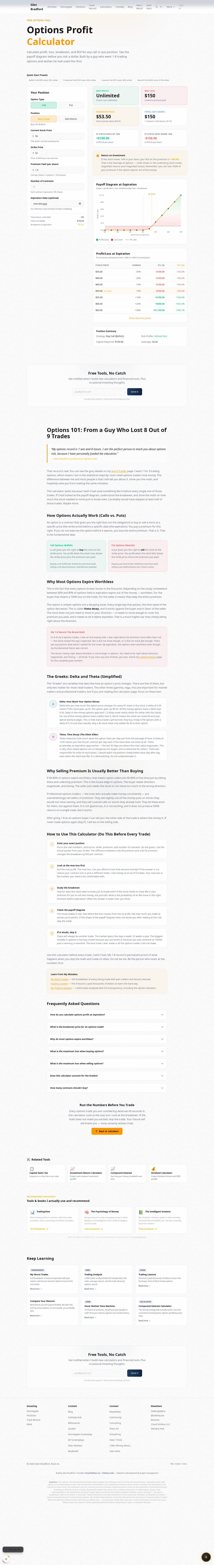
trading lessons (148, 656)
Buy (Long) (44, 118)
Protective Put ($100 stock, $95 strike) (79, 80)
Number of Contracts (42, 181)
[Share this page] (6, 1559)
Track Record (92, 7)
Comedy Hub (75, 1417)
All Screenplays (76, 1439)
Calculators (106, 6)
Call (44, 105)
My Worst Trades (59, 979)
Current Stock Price (41, 130)
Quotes (72, 1428)
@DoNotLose (157, 1415)
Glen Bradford (37, 7)
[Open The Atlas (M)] (206, 1557)
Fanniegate (66, 6)
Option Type (37, 99)
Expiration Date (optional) (45, 197)
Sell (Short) (71, 118)
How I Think (116, 1439)
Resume (155, 1419)
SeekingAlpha (158, 1411)
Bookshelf (73, 1451)
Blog (130, 6)
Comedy (120, 6)
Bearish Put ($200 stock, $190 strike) (153, 80)
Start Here (148, 7)
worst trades (119, 471)
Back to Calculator (109, 1131)
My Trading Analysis (61, 988)
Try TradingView (37, 1229)
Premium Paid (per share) (44, 164)
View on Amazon (92, 1229)
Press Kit (114, 1428)
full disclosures (140, 1237)
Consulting (115, 1422)
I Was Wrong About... (121, 1445)
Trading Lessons (59, 983)
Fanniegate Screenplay (80, 1434)
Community (116, 1417)
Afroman (52, 6)
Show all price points (140, 318)
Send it (134, 391)
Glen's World (139, 7)
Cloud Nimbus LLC (160, 1424)
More (169, 6)
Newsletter (115, 1411)
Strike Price (37, 147)
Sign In (181, 7)
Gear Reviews (75, 1445)
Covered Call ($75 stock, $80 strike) (116, 80)
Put (71, 105)
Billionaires (74, 1422)
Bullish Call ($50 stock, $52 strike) (43, 80)
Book (29, 1424)
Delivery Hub (157, 1428)
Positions (80, 6)
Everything (115, 1434)
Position (35, 113)
